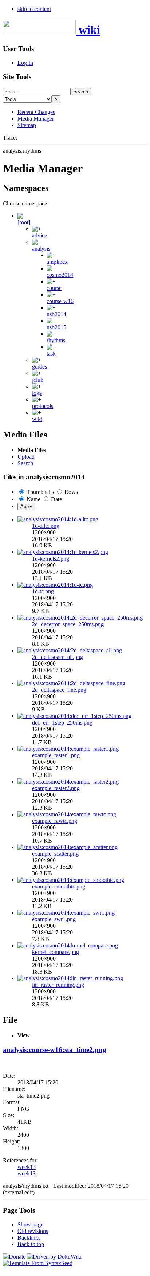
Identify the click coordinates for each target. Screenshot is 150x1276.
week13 (26, 1167)
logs (37, 393)
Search (80, 91)
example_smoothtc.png (58, 886)
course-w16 (60, 301)
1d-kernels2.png (50, 558)
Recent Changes (36, 112)
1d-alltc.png (45, 526)
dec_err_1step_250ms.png (62, 722)
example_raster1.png (56, 755)
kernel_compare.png (55, 952)
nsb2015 (56, 327)
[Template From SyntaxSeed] (37, 1263)
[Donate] (14, 1256)
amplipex (57, 262)
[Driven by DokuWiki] (54, 1256)
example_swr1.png (54, 919)
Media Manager (35, 118)
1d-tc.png (43, 591)
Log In (25, 63)
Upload (26, 457)
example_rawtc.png (54, 821)
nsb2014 (56, 314)
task (51, 353)
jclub (37, 380)
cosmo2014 (60, 275)
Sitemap (26, 125)
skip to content (34, 9)
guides (39, 367)
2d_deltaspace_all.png (57, 657)
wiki (37, 419)
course (54, 288)
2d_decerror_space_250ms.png (68, 624)
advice (39, 235)
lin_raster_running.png (58, 985)
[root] (23, 222)
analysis (41, 249)
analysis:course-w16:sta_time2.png (54, 1049)
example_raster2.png (56, 788)
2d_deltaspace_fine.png (59, 690)
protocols (42, 406)
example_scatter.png (55, 854)
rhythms (56, 340)
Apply (26, 506)
